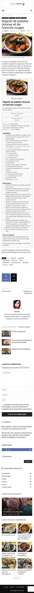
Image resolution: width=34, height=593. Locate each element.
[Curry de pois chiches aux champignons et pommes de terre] (25, 528)
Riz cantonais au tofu (8, 535)
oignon (21, 260)
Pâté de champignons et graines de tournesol (25, 572)
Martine (6, 31)
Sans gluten (23, 18)
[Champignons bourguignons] (25, 547)
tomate (11, 264)
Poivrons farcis (6, 291)
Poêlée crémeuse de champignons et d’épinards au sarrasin (9, 555)
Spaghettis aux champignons (27, 292)
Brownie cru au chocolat (13, 512)
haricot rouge (6, 260)
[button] (3, 10)
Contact (12, 587)
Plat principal (10, 15)
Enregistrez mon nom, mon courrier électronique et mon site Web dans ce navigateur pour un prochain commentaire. (17, 407)
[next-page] (6, 358)
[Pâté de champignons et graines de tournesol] (25, 563)
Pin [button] (21, 98)
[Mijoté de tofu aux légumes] (6, 351)
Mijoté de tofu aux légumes (21, 349)
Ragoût (17, 18)
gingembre (21, 258)
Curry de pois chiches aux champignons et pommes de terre (24, 537)
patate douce (6, 262)
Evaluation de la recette (10, 368)
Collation (20, 567)
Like (30, 449)
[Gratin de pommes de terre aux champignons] (9, 563)
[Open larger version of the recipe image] (17, 87)
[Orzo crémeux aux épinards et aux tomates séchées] (6, 342)
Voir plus (16, 578)
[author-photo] (17, 309)
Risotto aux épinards (19, 331)
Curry (19, 532)
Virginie (5, 514)
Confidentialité (20, 587)
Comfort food (5, 18)
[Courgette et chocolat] (17, 4)
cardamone (13, 258)
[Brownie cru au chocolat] (17, 507)
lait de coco (14, 260)
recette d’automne (15, 262)
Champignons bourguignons (22, 554)
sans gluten (25, 262)
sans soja (5, 264)
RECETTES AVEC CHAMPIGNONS (14, 520)
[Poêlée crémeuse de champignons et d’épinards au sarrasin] (9, 547)
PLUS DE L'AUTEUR (24, 327)
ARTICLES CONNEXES (9, 327)
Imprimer (15, 98)
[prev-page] (3, 358)
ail (8, 258)
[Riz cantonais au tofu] (9, 528)
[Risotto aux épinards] (6, 333)
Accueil (3, 15)
